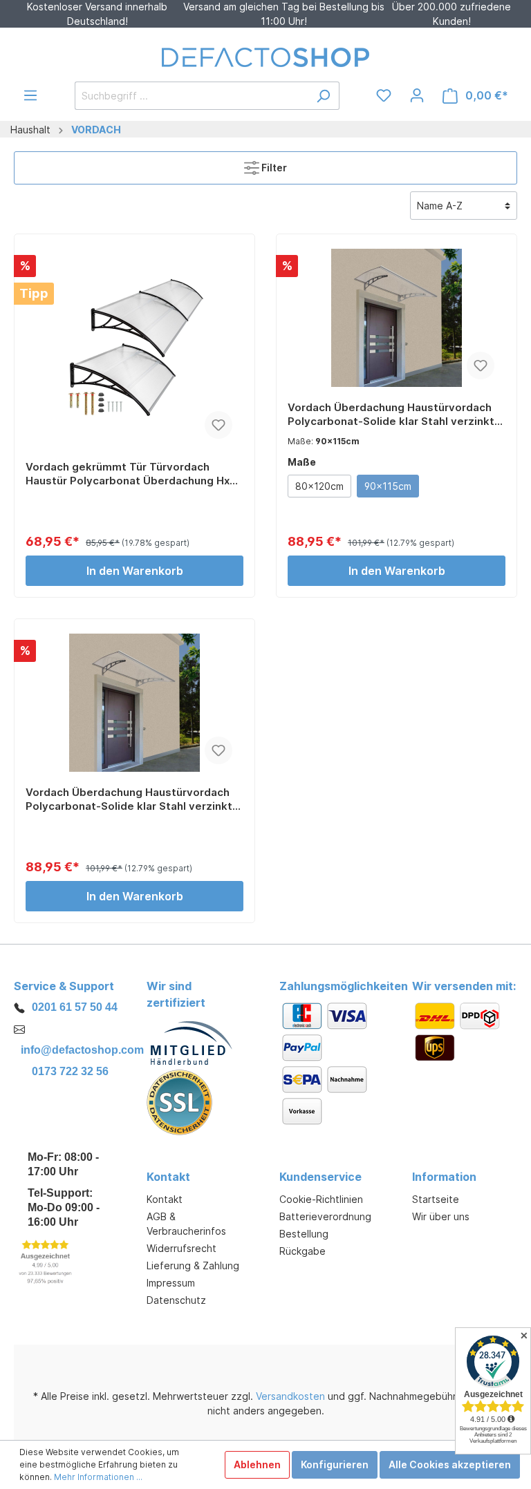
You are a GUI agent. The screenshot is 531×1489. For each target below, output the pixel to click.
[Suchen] (323, 96)
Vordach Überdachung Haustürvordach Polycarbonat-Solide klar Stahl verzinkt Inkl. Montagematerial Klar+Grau (391, 414)
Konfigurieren (335, 1464)
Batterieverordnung (325, 1216)
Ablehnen (257, 1464)
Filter (273, 167)
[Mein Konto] (417, 95)
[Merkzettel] (383, 95)
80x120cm (319, 486)
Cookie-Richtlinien (321, 1199)
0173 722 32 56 (70, 1071)
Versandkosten (290, 1396)
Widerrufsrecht (181, 1248)
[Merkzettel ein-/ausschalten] (218, 425)
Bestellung (303, 1234)
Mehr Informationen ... (98, 1477)
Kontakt (165, 1199)
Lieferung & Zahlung (193, 1265)
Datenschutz (176, 1300)
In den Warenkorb (134, 571)
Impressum (171, 1283)
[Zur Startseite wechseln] (265, 57)
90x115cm (387, 486)
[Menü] (30, 95)
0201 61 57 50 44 (75, 1007)
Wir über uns (440, 1216)
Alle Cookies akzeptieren (450, 1464)
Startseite (435, 1199)
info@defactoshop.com (82, 1050)
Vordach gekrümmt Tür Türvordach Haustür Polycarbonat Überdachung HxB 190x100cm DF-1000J (131, 474)
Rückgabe (302, 1251)
